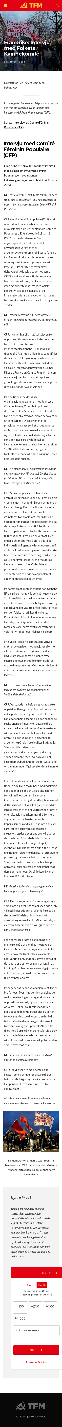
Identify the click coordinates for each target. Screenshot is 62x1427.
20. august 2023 (14, 62)
